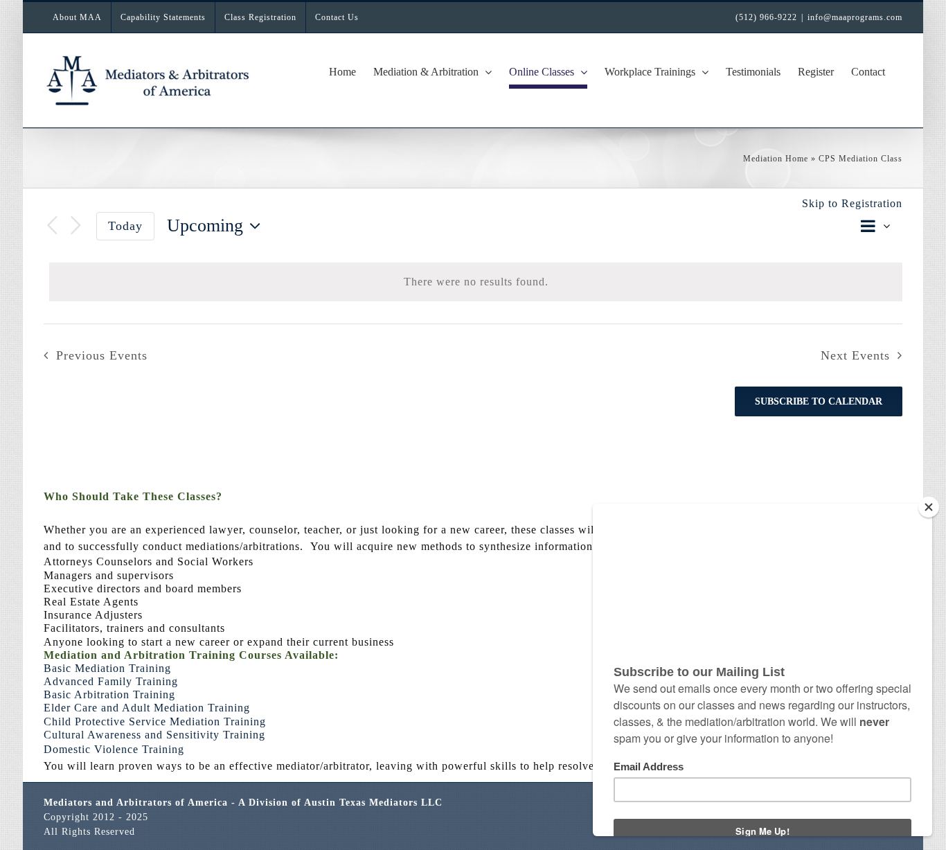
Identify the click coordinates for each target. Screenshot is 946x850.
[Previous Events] (52, 226)
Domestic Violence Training (114, 749)
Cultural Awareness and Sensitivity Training (154, 735)
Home (796, 158)
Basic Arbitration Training (109, 694)
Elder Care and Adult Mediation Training (147, 708)
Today (125, 226)
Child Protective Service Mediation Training (155, 721)
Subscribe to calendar (818, 401)
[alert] (475, 282)
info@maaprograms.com (854, 17)
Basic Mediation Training (107, 668)
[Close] (928, 507)
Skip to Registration (852, 203)
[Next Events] (75, 226)
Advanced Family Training (111, 681)
